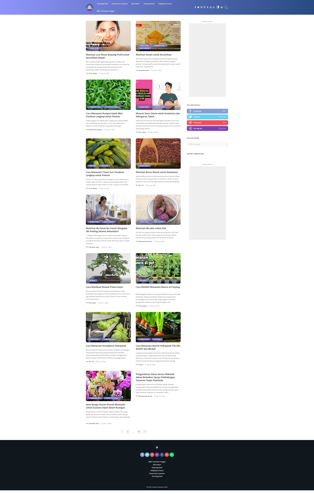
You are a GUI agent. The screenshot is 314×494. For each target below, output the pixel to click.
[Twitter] (198, 7)
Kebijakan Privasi (157, 470)
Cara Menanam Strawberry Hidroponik (106, 346)
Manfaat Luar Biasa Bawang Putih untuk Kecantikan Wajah (107, 56)
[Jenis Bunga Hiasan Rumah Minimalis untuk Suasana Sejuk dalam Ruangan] (108, 386)
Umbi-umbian (144, 48)
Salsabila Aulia (144, 70)
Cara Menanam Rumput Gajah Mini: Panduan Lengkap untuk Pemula (104, 114)
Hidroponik (94, 339)
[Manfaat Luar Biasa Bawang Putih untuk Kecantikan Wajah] (108, 36)
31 (139, 432)
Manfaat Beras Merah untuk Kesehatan (157, 172)
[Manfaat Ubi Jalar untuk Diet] (158, 209)
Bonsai (92, 280)
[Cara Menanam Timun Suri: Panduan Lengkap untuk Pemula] (108, 153)
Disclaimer (157, 464)
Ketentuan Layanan (157, 473)
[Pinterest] (201, 7)
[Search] (226, 7)
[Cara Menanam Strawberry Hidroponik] (108, 327)
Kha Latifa (142, 132)
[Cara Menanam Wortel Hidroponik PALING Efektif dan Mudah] (158, 327)
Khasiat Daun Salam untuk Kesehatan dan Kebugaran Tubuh (158, 114)
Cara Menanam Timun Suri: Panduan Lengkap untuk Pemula (105, 173)
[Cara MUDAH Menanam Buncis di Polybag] (158, 268)
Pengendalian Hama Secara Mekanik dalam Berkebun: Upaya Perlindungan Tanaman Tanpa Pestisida (155, 377)
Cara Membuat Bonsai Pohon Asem (104, 287)
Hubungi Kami (157, 467)
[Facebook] (195, 7)
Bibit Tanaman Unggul (157, 461)
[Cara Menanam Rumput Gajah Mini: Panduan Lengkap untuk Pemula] (108, 95)
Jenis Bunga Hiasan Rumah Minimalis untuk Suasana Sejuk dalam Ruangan (105, 406)
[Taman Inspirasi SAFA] (89, 7)
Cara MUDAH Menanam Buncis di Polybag (158, 287)
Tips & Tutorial (112, 107)
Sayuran (104, 166)
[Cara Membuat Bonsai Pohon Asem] (108, 268)
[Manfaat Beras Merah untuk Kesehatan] (158, 153)
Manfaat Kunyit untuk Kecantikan (153, 54)
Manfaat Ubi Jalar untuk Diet (151, 228)
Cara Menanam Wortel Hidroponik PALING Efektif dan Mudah (158, 347)
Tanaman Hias (95, 107)
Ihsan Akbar (93, 73)
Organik (93, 166)
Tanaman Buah (109, 339)
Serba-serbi (94, 48)
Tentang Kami (157, 476)
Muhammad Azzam (96, 129)
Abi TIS (141, 185)
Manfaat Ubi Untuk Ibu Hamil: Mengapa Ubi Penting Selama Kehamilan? (106, 229)
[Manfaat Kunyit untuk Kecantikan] (158, 36)
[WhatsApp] (213, 7)
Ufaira (141, 364)
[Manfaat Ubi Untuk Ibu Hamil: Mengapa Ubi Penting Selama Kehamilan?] (108, 209)
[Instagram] (204, 7)
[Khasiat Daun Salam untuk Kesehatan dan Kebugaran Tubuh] (158, 95)
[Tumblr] (207, 7)
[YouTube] (210, 7)
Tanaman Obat (159, 45)
